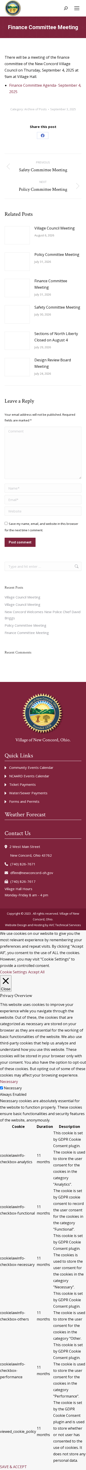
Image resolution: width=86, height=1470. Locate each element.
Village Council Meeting (54, 228)
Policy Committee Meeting (56, 254)
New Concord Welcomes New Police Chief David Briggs (42, 614)
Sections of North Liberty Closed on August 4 (56, 337)
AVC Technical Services (65, 925)
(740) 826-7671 (23, 864)
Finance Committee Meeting (50, 284)
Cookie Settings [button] (13, 971)
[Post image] (17, 235)
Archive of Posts (35, 109)
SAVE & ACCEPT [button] (13, 1466)
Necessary (13, 1088)
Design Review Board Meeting (52, 363)
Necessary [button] (9, 1081)
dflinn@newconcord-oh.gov (31, 872)
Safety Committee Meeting (57, 307)
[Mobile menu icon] (76, 8)
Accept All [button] (36, 971)
